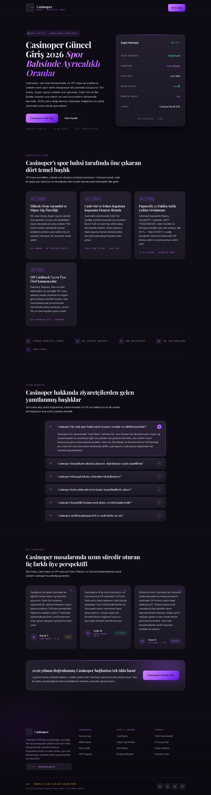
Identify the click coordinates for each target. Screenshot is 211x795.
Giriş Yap (177, 7)
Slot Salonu (122, 748)
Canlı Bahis (122, 736)
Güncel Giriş (85, 736)
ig (175, 786)
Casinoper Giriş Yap (41, 118)
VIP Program (85, 754)
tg (167, 786)
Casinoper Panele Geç (161, 675)
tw (160, 786)
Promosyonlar (162, 742)
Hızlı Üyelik (71, 118)
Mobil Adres (85, 742)
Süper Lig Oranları (126, 742)
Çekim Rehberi (162, 748)
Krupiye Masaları (125, 754)
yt (182, 786)
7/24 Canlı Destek (164, 736)
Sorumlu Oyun (162, 754)
